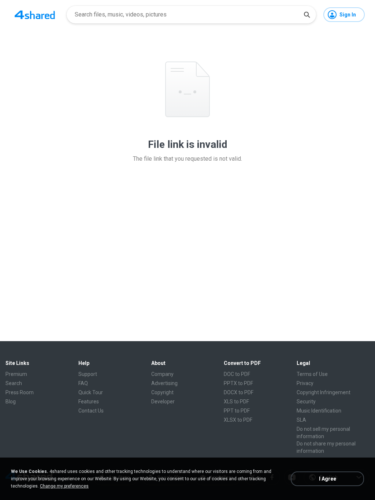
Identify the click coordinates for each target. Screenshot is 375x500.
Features (88, 401)
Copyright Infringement (323, 392)
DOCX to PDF (238, 392)
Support (87, 374)
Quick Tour (90, 392)
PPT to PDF (237, 411)
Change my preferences (64, 486)
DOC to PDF (237, 374)
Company (162, 374)
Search (13, 383)
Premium (16, 374)
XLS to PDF (236, 401)
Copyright (162, 392)
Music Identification (319, 411)
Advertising (164, 383)
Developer (163, 401)
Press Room (19, 392)
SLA (301, 420)
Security (306, 401)
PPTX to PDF (238, 383)
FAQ (83, 383)
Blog (10, 401)
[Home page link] (35, 14)
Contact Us (91, 411)
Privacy (305, 383)
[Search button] (307, 14)
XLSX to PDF (238, 420)
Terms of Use (312, 374)
